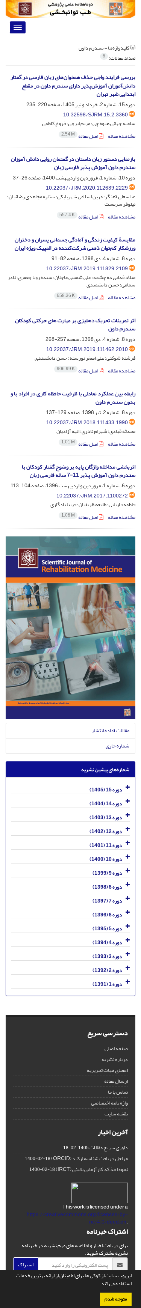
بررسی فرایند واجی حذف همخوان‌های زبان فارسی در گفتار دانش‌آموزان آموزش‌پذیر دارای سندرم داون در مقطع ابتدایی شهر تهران (73, 85)
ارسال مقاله (116, 1081)
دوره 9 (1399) (107, 873)
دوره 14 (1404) (105, 804)
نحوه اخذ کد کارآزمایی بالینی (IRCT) (92, 1169)
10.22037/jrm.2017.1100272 (92, 496)
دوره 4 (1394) (107, 942)
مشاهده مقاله (121, 136)
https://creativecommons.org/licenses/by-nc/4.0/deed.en (77, 1218)
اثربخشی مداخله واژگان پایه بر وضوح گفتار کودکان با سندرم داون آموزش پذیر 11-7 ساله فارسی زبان (78, 471)
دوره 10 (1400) (105, 859)
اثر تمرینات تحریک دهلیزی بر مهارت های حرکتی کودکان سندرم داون (75, 325)
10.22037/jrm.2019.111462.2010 (87, 349)
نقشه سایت (116, 1114)
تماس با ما (118, 1092)
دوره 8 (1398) (107, 887)
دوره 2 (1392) (107, 970)
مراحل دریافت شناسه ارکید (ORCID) (89, 1158)
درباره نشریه (115, 1059)
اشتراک (25, 1265)
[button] (97, 1284)
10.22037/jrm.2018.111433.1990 (87, 422)
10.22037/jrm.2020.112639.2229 (87, 188)
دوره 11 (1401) (105, 845)
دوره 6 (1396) (107, 915)
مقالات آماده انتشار (110, 730)
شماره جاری (117, 746)
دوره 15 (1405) (105, 790)
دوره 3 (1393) (107, 956)
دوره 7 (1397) (107, 901)
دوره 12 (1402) (105, 831)
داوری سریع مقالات (108, 1147)
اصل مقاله (80, 136)
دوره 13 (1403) (105, 817)
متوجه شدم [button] (116, 1298)
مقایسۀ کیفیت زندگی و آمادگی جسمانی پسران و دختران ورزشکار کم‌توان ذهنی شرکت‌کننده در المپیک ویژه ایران (75, 244)
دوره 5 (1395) (107, 929)
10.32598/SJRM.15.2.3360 (95, 115)
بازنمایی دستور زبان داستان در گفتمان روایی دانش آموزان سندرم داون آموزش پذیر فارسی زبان (73, 163)
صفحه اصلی (116, 1048)
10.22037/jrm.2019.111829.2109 (87, 269)
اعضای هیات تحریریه (107, 1070)
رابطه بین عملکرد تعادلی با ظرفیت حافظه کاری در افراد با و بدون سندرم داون (73, 398)
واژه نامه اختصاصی (109, 1103)
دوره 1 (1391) (107, 984)
